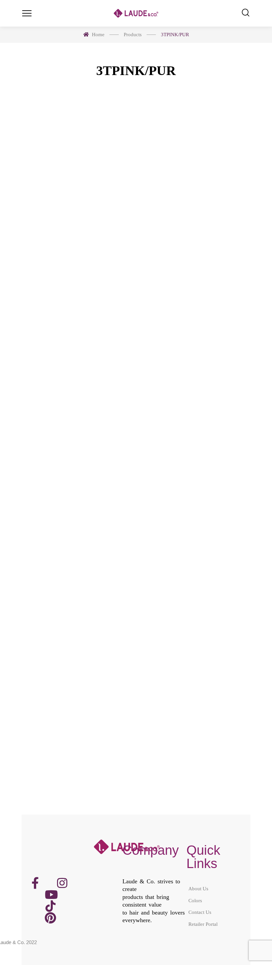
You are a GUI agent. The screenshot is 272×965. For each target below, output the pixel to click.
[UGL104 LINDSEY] (76, 632)
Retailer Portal (203, 923)
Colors (195, 900)
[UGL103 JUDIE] (195, 404)
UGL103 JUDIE (196, 493)
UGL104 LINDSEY (76, 721)
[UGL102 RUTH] (76, 404)
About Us (198, 888)
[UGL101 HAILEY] (195, 177)
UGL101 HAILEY (196, 265)
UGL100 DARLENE (76, 265)
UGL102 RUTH (76, 493)
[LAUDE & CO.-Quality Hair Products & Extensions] (136, 13)
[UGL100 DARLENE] (76, 177)
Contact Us (199, 912)
